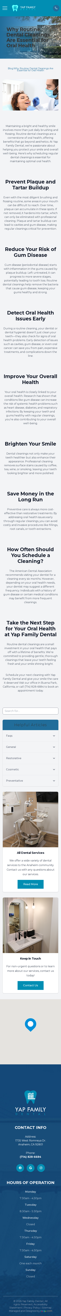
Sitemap (47, 1307)
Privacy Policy (32, 1307)
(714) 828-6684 (30, 1156)
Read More (30, 884)
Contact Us (30, 985)
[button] (5, 8)
